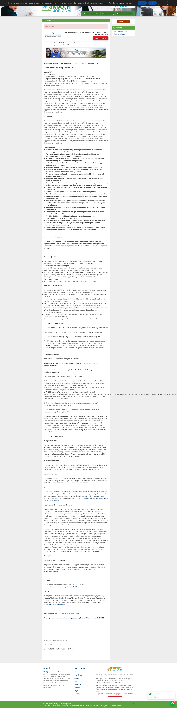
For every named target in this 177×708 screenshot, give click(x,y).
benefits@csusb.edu (51, 571)
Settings (163, 3)
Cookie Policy (104, 3)
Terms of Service (116, 706)
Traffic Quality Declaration (124, 3)
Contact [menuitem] (77, 687)
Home (86, 14)
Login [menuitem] (76, 691)
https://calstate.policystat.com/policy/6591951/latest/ (62, 587)
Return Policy (56, 706)
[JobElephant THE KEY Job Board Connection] (115, 667)
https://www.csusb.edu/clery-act (55, 605)
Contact (129, 14)
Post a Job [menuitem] (77, 694)
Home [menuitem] (76, 672)
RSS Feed (48, 706)
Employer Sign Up (120, 32)
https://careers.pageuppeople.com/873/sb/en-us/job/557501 (82, 618)
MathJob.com (58, 704)
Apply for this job (100, 38)
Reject (152, 3)
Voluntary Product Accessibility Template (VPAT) (84, 706)
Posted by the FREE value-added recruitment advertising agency (57, 644)
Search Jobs (95, 14)
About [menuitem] (76, 678)
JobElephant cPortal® (112, 687)
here (54, 350)
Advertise (120, 14)
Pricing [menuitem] (76, 681)
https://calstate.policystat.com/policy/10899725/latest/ (63, 388)
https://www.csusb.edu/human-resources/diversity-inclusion (78, 551)
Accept (142, 3)
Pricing (112, 14)
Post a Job (123, 21)
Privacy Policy (105, 706)
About (104, 14)
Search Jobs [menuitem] (78, 675)
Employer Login (119, 34)
